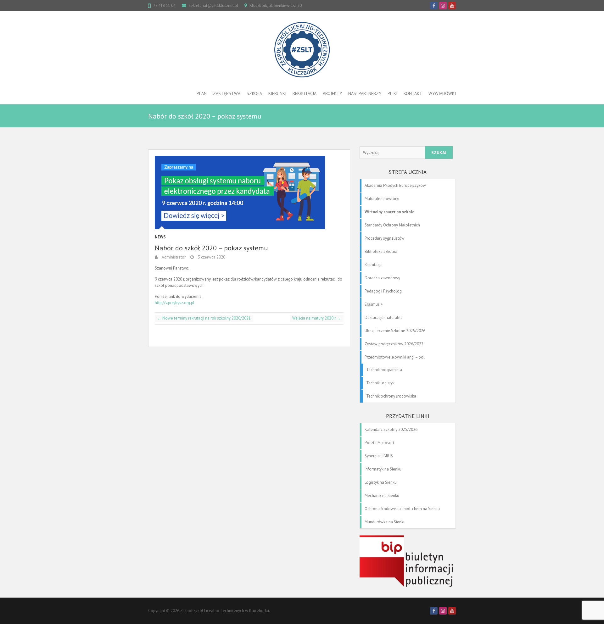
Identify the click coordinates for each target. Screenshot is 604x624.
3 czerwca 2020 (211, 257)
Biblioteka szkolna (381, 251)
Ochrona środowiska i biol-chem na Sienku (402, 508)
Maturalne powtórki (382, 198)
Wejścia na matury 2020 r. (316, 318)
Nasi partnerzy (364, 93)
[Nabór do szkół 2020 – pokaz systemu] (249, 192)
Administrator (173, 257)
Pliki (392, 93)
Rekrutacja (304, 93)
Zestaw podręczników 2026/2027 (394, 344)
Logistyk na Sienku (381, 482)
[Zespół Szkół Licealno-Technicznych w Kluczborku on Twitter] (443, 5)
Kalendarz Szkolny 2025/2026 (391, 429)
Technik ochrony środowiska (391, 396)
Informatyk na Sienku (383, 469)
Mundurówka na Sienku (385, 522)
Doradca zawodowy (382, 278)
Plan (202, 93)
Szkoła (254, 93)
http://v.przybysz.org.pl (174, 302)
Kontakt (413, 93)
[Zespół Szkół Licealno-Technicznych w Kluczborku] (302, 49)
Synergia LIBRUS (379, 456)
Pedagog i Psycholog (383, 291)
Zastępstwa (226, 93)
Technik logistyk (380, 383)
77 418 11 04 (164, 5)
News (160, 237)
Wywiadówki (442, 93)
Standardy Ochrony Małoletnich (392, 225)
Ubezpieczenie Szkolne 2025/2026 (395, 330)
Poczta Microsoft (379, 442)
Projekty (332, 93)
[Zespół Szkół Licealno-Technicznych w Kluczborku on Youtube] (452, 5)
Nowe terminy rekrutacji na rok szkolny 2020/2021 (204, 318)
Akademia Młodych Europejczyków (395, 185)
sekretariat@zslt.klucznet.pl (213, 5)
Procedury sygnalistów (385, 238)
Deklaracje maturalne (384, 317)
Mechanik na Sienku (382, 495)
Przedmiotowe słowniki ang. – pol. (395, 357)
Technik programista (384, 369)
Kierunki (277, 93)
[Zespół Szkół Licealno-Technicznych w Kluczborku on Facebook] (434, 5)
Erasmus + (374, 304)
